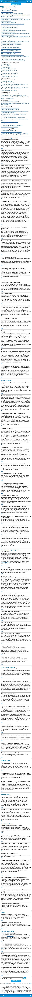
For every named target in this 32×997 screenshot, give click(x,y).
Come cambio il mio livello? (7, 35)
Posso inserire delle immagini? (8, 68)
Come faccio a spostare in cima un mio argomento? (13, 60)
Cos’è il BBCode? (5, 64)
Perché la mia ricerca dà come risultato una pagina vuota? (14, 111)
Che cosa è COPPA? (6, 21)
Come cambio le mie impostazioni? (9, 27)
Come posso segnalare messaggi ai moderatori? (12, 55)
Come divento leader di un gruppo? (9, 85)
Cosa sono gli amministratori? (8, 80)
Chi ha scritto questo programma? (9, 130)
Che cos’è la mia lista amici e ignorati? (10, 101)
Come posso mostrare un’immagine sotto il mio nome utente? (15, 33)
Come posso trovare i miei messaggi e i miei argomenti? (14, 114)
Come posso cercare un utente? (8, 112)
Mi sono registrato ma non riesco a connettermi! (12, 18)
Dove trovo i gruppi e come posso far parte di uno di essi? (14, 84)
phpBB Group (10, 936)
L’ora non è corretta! (5, 29)
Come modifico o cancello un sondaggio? (10, 47)
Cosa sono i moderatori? (7, 81)
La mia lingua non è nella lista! (8, 32)
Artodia (30, 983)
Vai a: (1, 978)
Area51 (3, 948)
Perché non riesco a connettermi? (9, 10)
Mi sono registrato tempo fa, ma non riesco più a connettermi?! (15, 19)
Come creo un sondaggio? (7, 46)
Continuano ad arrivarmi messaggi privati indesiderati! (13, 95)
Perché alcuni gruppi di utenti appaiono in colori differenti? (14, 87)
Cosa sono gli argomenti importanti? (9, 73)
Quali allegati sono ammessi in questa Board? (11, 125)
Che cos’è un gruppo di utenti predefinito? (11, 88)
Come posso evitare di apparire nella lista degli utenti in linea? (15, 15)
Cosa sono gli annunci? (6, 71)
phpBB (6, 983)
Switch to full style (16, 4)
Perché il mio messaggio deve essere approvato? (12, 59)
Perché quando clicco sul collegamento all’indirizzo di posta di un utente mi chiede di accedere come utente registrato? (15, 37)
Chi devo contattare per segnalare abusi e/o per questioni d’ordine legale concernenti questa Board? (14, 134)
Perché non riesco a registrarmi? (8, 22)
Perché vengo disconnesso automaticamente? (12, 13)
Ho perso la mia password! (7, 16)
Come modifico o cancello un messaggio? (11, 43)
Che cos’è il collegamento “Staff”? (9, 90)
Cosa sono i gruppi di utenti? (7, 83)
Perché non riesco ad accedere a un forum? (11, 49)
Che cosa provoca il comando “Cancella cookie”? (12, 24)
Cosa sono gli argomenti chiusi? (8, 74)
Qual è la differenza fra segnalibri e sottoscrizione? (13, 117)
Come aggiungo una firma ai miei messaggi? (11, 44)
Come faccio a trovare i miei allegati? (9, 127)
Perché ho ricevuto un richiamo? (8, 53)
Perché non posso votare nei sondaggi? (10, 50)
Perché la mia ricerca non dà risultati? (10, 109)
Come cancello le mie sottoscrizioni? (9, 122)
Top (2, 148)
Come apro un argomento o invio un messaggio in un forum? (15, 41)
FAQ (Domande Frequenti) (10, 1)
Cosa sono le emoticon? (6, 67)
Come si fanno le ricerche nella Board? (10, 108)
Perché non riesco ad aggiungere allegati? (11, 52)
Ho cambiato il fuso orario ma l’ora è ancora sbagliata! (13, 30)
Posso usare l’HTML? (6, 65)
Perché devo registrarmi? (7, 12)
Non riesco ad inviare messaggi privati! (10, 94)
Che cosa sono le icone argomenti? (9, 76)
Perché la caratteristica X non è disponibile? (11, 132)
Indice (2, 995)
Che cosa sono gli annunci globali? (9, 70)
